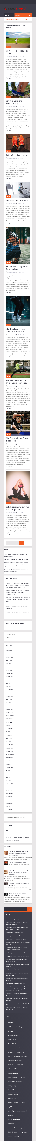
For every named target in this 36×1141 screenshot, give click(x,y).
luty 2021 (8, 741)
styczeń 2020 (9, 783)
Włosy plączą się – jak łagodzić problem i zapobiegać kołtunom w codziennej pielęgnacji (19, 872)
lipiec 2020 (8, 764)
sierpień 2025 (9, 670)
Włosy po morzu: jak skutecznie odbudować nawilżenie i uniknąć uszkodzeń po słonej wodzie (18, 599)
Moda (8, 47)
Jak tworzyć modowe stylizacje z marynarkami (17, 920)
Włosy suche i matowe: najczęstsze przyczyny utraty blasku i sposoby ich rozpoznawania (16, 606)
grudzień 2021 (9, 709)
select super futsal (13, 1102)
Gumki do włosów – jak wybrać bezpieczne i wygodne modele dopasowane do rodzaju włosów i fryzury (17, 614)
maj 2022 (8, 693)
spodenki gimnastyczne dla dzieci (17, 1111)
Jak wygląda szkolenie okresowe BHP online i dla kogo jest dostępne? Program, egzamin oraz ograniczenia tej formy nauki (18, 585)
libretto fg (20, 1064)
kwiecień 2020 (9, 774)
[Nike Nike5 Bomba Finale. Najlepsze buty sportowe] (18, 311)
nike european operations (15, 1081)
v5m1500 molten (12, 1132)
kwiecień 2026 (9, 657)
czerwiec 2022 (9, 689)
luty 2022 (8, 702)
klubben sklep (20, 1052)
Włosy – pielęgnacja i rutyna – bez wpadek (17, 837)
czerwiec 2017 (9, 809)
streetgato (11, 1123)
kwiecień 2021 (9, 735)
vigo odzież (24, 1132)
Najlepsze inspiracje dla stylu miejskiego (16, 939)
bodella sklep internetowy (15, 1027)
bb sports (10, 1022)
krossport (10, 1064)
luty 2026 (8, 663)
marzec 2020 (9, 777)
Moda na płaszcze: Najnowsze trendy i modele (17, 986)
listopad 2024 (9, 676)
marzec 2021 (9, 738)
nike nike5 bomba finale (14, 1090)
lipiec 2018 (8, 800)
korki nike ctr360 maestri (14, 1060)
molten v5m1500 (12, 1069)
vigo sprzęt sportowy (13, 1136)
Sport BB (10, 1115)
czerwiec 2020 (9, 767)
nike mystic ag (12, 1085)
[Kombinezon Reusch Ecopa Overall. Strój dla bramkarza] (18, 369)
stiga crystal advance (14, 1119)
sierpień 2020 (9, 761)
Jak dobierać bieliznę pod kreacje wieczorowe (16, 559)
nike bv (23, 1077)
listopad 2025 (9, 667)
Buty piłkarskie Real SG (14, 1035)
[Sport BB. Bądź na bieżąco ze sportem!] (18, 40)
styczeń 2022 (9, 706)
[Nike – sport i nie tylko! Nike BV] (18, 189)
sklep (23, 1102)
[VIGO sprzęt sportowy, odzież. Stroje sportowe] (18, 245)
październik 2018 (10, 790)
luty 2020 (8, 780)
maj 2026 (8, 654)
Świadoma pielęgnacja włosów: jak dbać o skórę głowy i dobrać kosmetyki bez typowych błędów (17, 592)
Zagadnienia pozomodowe (12, 840)
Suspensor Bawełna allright (15, 1128)
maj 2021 (8, 732)
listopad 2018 (9, 787)
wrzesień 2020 (9, 757)
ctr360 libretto (12, 1039)
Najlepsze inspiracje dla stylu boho (14, 932)
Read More (8, 78)
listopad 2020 (9, 751)
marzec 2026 (9, 660)
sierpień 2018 (9, 796)
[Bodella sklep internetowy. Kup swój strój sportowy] (18, 487)
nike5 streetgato (12, 1077)
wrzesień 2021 (9, 719)
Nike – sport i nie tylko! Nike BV (17, 200)
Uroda (7, 834)
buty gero (10, 1031)
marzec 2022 (9, 699)
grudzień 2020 (9, 748)
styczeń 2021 (9, 745)
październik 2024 (10, 680)
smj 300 (10, 1107)
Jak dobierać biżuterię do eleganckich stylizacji (16, 562)
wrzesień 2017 (9, 803)
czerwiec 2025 (9, 673)
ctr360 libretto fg (12, 1043)
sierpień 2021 (9, 722)
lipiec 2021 (8, 725)
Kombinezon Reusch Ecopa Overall (17, 1056)
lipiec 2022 (8, 686)
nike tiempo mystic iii (13, 1094)
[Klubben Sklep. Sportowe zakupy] (18, 143)
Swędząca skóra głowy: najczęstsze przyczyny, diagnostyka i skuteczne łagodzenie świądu (18, 853)
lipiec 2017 (8, 806)
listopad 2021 (9, 712)
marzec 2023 (9, 683)
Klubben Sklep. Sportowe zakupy (18, 155)
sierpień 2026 (9, 650)
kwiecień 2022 (9, 696)
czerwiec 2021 (9, 728)
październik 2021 (10, 715)
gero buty (10, 1052)
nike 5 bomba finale (13, 1073)
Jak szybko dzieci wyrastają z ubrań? (15, 983)
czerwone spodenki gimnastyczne (17, 1048)
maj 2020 (8, 770)
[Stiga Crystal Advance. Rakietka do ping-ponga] (18, 423)
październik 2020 (10, 754)
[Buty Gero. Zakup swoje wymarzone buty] (18, 90)
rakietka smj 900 (12, 1098)
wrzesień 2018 (9, 793)
